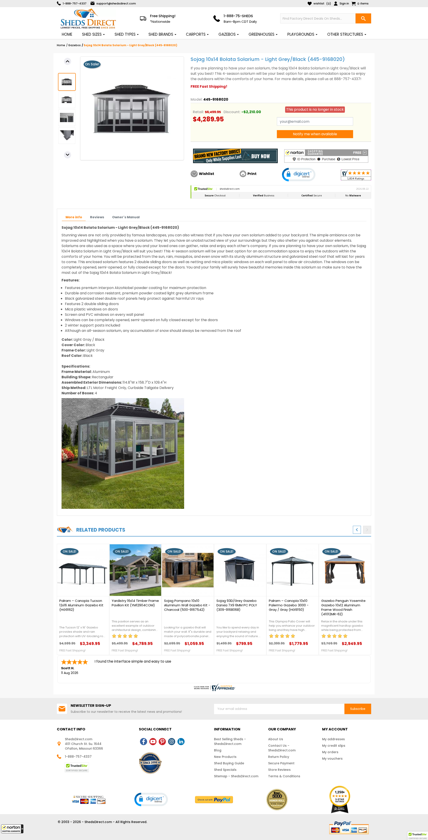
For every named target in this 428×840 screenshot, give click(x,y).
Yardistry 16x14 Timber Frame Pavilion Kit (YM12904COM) (135, 603)
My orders (330, 752)
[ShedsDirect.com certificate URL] (214, 687)
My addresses (333, 739)
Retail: (198, 111)
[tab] (74, 217)
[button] (12, 828)
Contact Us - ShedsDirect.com (282, 748)
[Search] (363, 18)
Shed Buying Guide (229, 763)
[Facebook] (143, 741)
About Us (275, 739)
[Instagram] (171, 741)
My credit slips (333, 745)
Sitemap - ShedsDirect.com (236, 776)
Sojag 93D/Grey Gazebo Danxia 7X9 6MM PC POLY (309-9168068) (236, 605)
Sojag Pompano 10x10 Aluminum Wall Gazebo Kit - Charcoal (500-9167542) (187, 605)
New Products (225, 757)
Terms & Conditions (284, 776)
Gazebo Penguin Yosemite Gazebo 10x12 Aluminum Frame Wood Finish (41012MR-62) (343, 607)
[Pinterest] (162, 741)
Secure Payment (281, 763)
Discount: (232, 111)
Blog (217, 750)
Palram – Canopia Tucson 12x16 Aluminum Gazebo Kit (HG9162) (81, 605)
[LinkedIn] (181, 741)
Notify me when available (315, 134)
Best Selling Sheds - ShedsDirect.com (230, 741)
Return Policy (278, 757)
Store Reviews (279, 769)
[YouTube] (152, 741)
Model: (197, 99)
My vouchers (332, 758)
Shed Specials (225, 769)
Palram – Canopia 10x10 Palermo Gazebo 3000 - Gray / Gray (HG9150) (289, 605)
